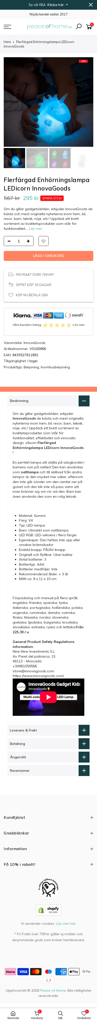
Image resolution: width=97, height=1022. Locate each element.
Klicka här (56, 4)
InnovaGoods (35, 354)
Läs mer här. (66, 935)
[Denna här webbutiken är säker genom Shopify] (48, 921)
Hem (7, 42)
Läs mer (35, 228)
